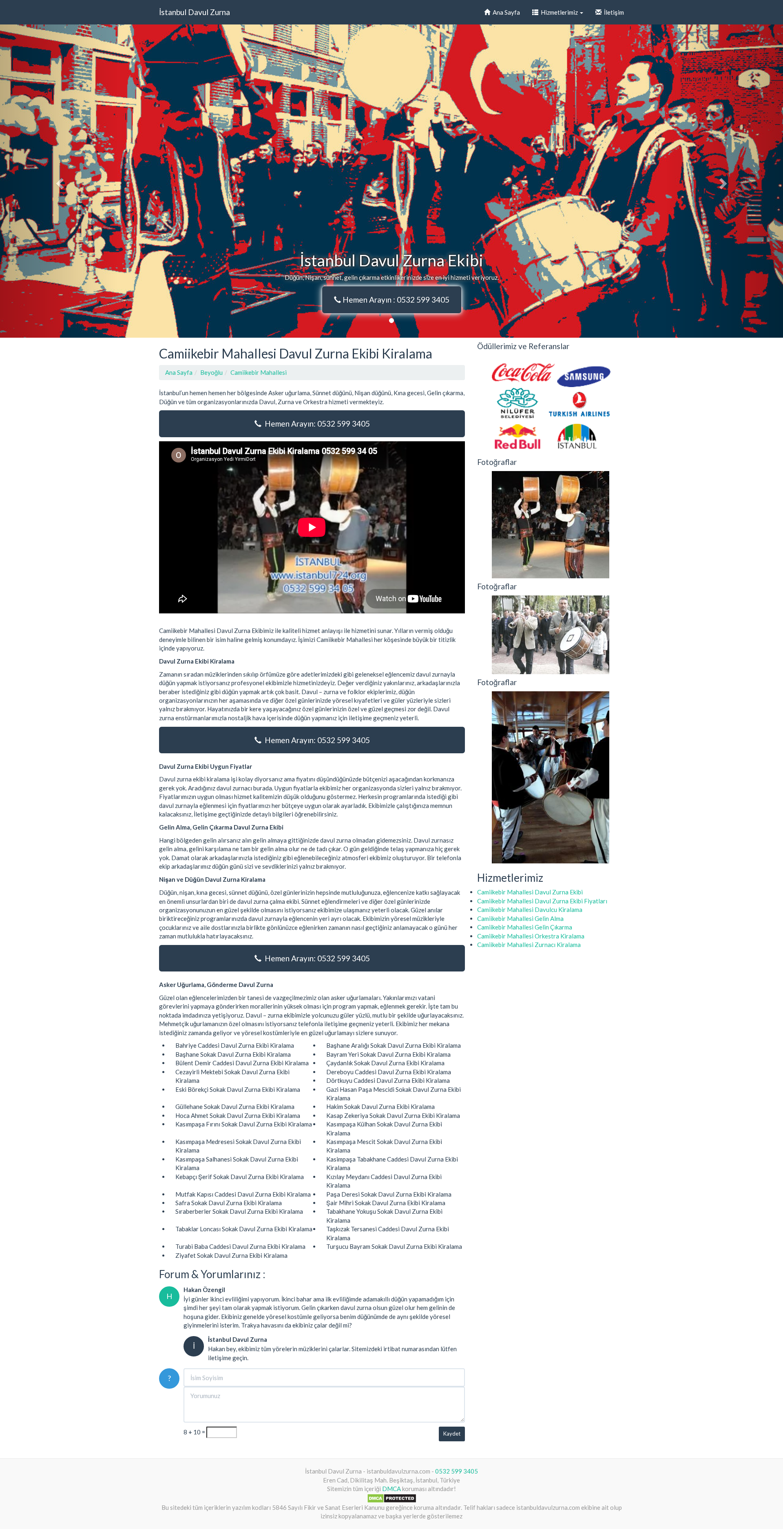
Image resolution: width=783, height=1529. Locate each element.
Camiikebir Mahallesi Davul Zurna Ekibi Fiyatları (542, 901)
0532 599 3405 (456, 1471)
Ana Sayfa (505, 12)
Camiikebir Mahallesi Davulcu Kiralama (529, 909)
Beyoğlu (211, 372)
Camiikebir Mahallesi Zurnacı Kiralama (529, 944)
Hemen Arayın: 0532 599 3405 (315, 423)
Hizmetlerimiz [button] (558, 12)
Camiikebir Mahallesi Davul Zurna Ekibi (530, 892)
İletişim (613, 12)
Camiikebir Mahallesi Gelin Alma (520, 918)
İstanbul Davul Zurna (194, 12)
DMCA (391, 1488)
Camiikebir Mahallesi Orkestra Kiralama (530, 936)
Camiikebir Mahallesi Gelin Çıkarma (524, 927)
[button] (58, 181)
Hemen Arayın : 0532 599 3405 (395, 299)
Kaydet (451, 1433)
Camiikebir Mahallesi (258, 372)
